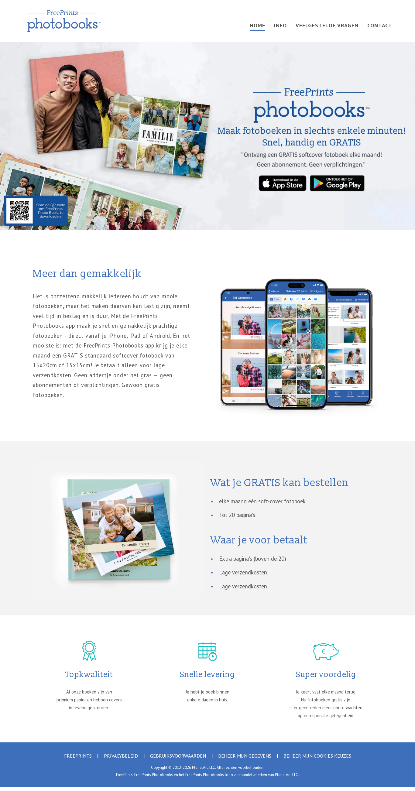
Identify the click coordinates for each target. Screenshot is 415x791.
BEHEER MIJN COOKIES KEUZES (317, 756)
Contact (379, 25)
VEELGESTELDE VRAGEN (327, 25)
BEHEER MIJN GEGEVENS (244, 756)
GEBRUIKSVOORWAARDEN (178, 756)
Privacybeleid (121, 756)
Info (280, 25)
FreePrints (78, 756)
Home (257, 25)
